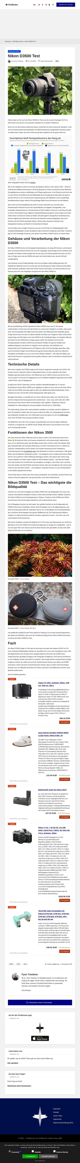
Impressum (57, 1119)
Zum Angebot (64, 722)
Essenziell (16, 1152)
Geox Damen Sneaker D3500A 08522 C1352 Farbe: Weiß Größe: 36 (53, 734)
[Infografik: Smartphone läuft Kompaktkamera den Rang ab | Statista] (40, 158)
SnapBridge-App (30, 451)
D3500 (11, 964)
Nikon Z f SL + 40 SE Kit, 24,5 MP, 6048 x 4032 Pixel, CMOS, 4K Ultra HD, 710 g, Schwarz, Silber (54, 830)
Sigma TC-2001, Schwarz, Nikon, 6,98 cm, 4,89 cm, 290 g (53, 684)
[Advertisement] (40, 24)
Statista (32, 182)
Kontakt (56, 1112)
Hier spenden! (12, 1063)
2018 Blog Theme (17, 41)
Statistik (38, 1152)
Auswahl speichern (48, 1156)
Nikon (25, 964)
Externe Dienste (62, 1152)
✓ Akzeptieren (30, 1156)
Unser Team (57, 1116)
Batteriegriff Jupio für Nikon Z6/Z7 (52, 790)
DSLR (18, 964)
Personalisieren (40, 1161)
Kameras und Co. (14, 51)
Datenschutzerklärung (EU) (63, 1123)
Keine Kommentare (47, 61)
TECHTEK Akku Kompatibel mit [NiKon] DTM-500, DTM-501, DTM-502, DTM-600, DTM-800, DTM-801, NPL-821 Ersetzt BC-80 (53, 915)
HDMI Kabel (64, 415)
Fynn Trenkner (30, 974)
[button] (65, 5)
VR (9, 525)
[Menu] (34, 4)
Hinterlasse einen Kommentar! (19, 1086)
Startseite (8, 41)
